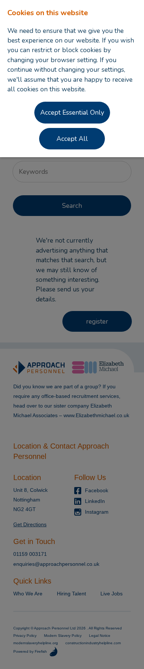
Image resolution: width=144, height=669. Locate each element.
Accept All (72, 138)
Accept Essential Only (72, 112)
